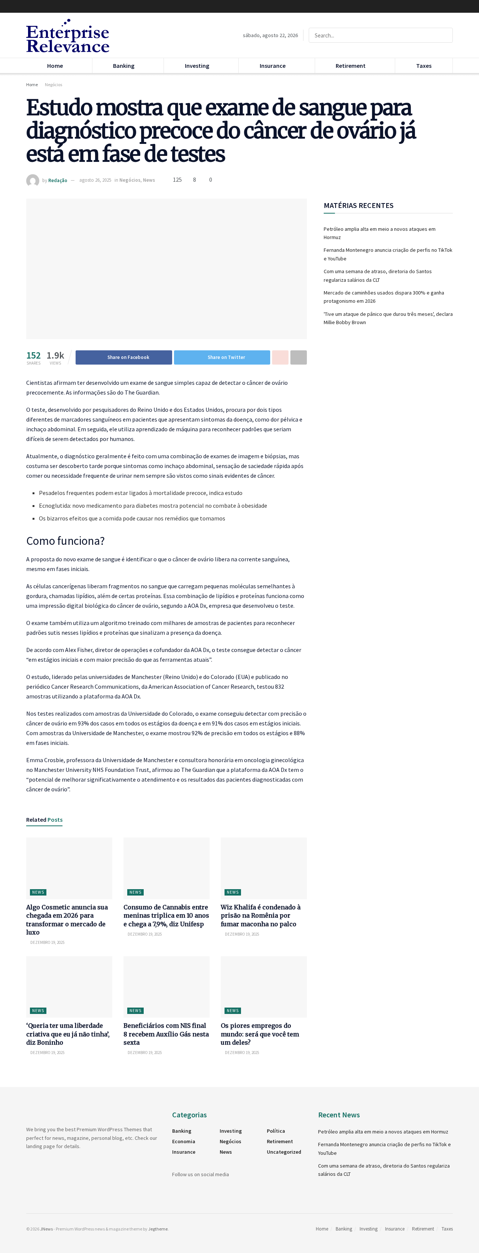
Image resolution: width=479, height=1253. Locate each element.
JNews (46, 1229)
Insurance (273, 65)
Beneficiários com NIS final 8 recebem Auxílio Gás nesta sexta (166, 1034)
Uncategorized (284, 1151)
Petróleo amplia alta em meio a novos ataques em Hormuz (383, 1131)
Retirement (351, 65)
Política (276, 1130)
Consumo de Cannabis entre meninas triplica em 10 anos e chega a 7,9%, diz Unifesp (166, 915)
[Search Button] (445, 35)
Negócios (53, 84)
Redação (57, 180)
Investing (197, 65)
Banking (123, 65)
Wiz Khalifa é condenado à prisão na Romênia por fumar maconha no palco (260, 915)
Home (55, 65)
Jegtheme (158, 1229)
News (149, 180)
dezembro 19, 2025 (47, 942)
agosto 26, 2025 (95, 180)
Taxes (423, 65)
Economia (183, 1141)
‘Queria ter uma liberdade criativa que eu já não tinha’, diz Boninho (68, 1034)
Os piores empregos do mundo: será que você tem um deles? (260, 1034)
